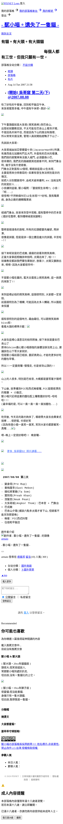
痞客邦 (21, 557)
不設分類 (28, 65)
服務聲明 (35, 779)
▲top (4, 575)
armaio (4, 538)
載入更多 (7, 581)
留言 (28, 557)
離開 (18, 817)
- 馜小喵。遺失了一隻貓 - (30, 25)
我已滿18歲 (8, 817)
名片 (10, 79)
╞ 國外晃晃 (27, 569)
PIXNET (15, 776)
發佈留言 (7, 601)
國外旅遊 (26, 565)
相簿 (10, 71)
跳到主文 (6, 33)
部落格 (12, 75)
